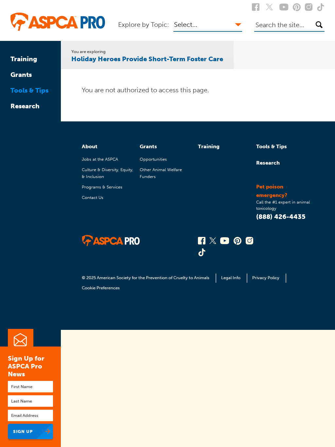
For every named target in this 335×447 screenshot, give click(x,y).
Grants (21, 75)
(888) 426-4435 (281, 217)
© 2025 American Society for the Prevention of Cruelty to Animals (146, 277)
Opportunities (153, 159)
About (89, 146)
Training (23, 59)
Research (25, 106)
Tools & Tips (29, 90)
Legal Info (230, 277)
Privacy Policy (265, 277)
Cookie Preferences (101, 287)
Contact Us (92, 197)
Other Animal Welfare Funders (161, 173)
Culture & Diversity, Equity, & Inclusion (107, 173)
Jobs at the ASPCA (100, 159)
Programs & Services (102, 187)
